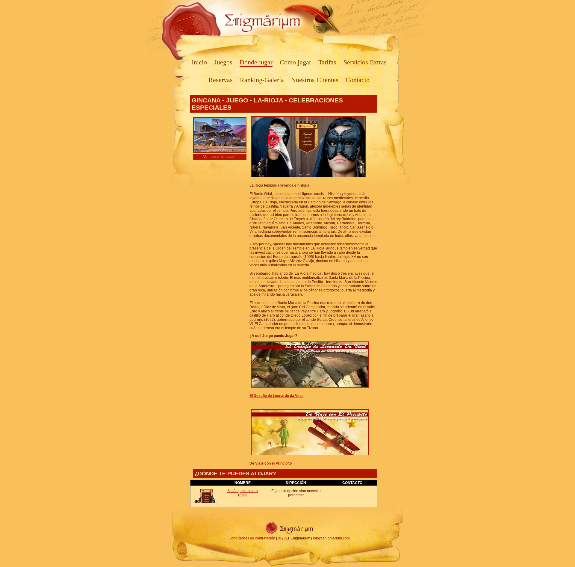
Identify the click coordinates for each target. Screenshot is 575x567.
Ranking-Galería (262, 80)
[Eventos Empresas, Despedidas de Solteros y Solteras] (289, 534)
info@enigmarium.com (331, 538)
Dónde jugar (256, 62)
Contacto (358, 80)
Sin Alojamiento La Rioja (242, 493)
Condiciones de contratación (252, 538)
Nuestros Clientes (314, 80)
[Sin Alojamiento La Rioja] (205, 502)
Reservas (220, 80)
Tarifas (327, 62)
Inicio (199, 62)
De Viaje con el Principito (270, 463)
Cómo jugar (295, 62)
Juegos (223, 62)
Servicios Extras (365, 62)
